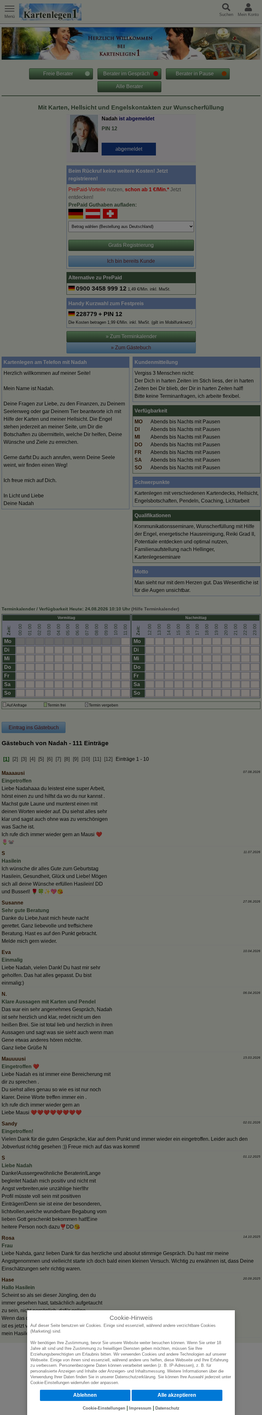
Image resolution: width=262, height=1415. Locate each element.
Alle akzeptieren (177, 1395)
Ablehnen (85, 1395)
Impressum (140, 1408)
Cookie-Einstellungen (49, 1382)
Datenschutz (167, 1408)
